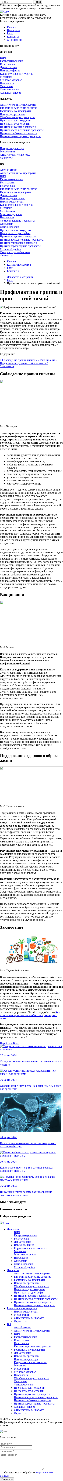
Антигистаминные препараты (18, 104)
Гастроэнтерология (11, 60)
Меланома (6, 76)
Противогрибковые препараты (18, 133)
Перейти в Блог (9, 1043)
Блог (10, 33)
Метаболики (7, 151)
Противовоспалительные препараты (22, 129)
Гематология (7, 182)
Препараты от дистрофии (15, 123)
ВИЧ (3, 57)
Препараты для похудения (15, 120)
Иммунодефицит (10, 70)
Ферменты (6, 157)
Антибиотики (8, 169)
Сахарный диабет (10, 92)
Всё (9, 1324)
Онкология (6, 86)
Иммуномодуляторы (12, 148)
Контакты (13, 36)
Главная (11, 27)
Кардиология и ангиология (16, 73)
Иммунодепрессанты (12, 114)
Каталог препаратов (19, 264)
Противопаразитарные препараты (20, 136)
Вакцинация (46, 359)
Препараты (13, 30)
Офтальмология (9, 89)
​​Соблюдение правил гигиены (19, 359)
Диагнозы (13, 1229)
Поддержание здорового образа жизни (28, 361)
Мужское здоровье (11, 79)
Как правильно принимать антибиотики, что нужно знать (30, 1015)
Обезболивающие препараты (17, 117)
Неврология (7, 83)
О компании (14, 39)
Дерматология (8, 67)
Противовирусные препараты (18, 126)
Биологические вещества (22, 1308)
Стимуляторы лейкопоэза (15, 154)
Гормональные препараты (15, 110)
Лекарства (13, 1270)
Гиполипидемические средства (18, 107)
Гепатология (7, 64)
